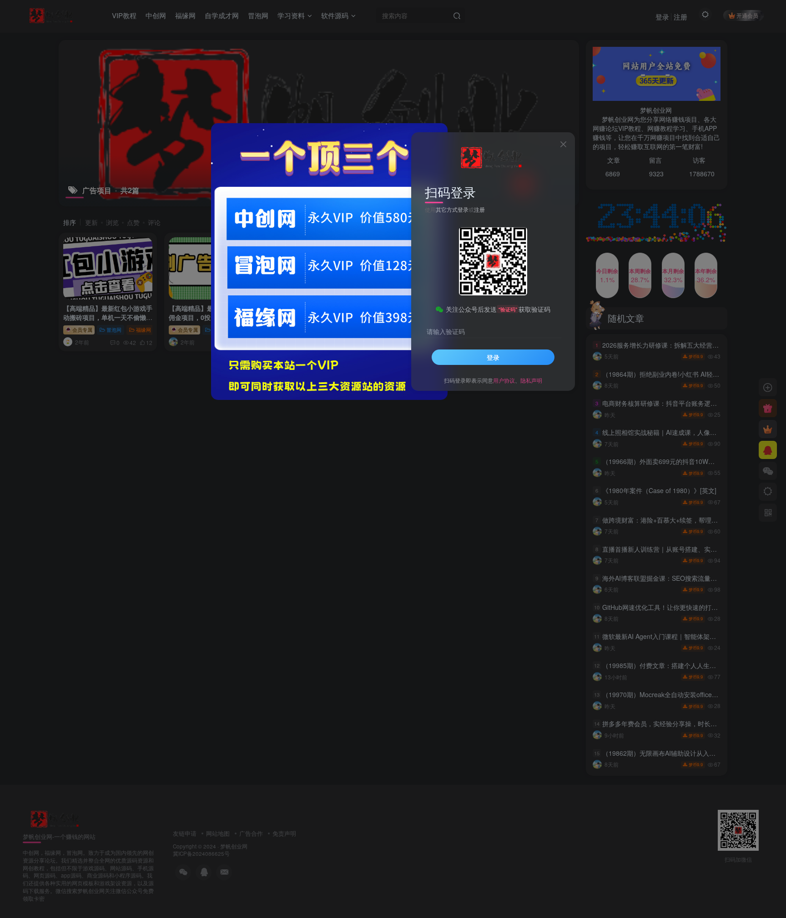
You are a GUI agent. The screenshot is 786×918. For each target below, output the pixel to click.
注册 (479, 209)
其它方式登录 (452, 209)
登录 (493, 357)
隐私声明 (531, 380)
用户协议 (504, 380)
